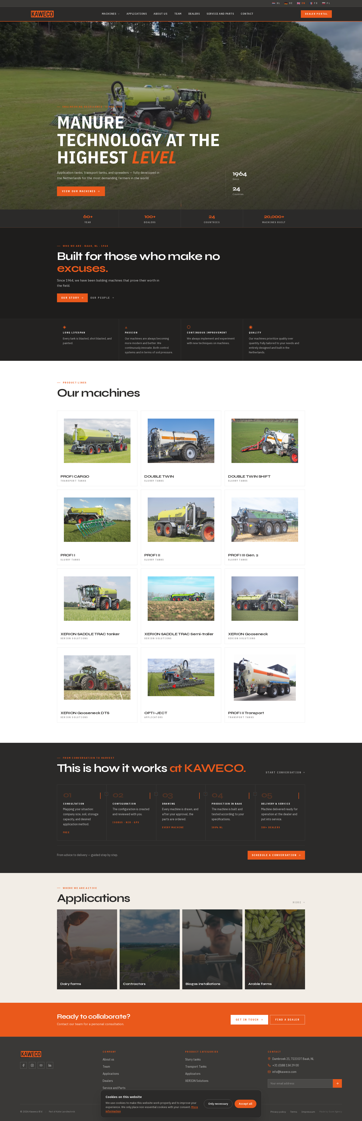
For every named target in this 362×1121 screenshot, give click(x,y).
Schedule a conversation (274, 855)
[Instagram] (32, 1065)
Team (178, 13)
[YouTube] (41, 1065)
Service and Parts (220, 13)
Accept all (245, 1104)
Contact (247, 13)
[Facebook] (23, 1065)
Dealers (194, 13)
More (297, 902)
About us (160, 13)
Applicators (192, 1074)
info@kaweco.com (284, 1072)
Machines (109, 13)
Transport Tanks (196, 1066)
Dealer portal (316, 13)
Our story (70, 297)
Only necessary (218, 1104)
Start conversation (283, 772)
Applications (137, 13)
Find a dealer (287, 1019)
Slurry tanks (193, 1059)
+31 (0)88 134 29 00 (285, 1065)
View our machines (79, 191)
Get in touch (247, 1019)
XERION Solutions (196, 1081)
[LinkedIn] (50, 1065)
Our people (100, 297)
